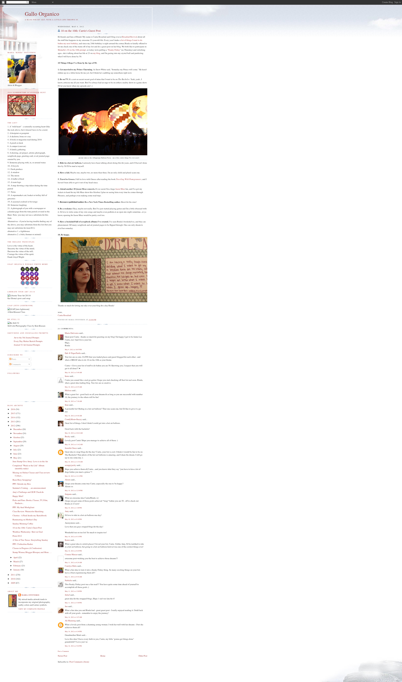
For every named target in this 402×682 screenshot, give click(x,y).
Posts (13, 359)
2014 (13, 417)
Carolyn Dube (71, 565)
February (17, 565)
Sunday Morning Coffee (23, 523)
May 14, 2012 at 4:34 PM (73, 631)
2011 (13, 574)
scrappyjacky (70, 465)
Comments (16, 364)
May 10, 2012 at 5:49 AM (73, 372)
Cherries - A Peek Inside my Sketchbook (30, 515)
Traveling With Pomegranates (128, 179)
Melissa (68, 390)
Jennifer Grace (71, 448)
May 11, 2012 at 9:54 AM (73, 577)
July (15, 449)
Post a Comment (63, 651)
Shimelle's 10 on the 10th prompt (72, 49)
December (17, 429)
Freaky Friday (114, 49)
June (15, 453)
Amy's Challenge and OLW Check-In (28, 492)
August (16, 445)
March (16, 561)
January (16, 569)
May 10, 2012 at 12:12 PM (73, 476)
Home (102, 655)
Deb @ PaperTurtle (73, 353)
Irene (67, 376)
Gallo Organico (42, 13)
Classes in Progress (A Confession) (27, 548)
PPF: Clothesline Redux (23, 544)
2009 (13, 582)
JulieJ (67, 594)
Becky (67, 436)
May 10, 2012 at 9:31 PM (73, 536)
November (18, 433)
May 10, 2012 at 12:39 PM (73, 490)
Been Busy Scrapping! (22, 479)
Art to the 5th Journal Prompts (26, 337)
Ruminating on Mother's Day (25, 519)
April (15, 557)
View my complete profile (31, 609)
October (17, 437)
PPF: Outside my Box (22, 483)
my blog (96, 53)
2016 (13, 409)
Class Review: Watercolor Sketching (28, 511)
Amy (67, 511)
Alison (68, 479)
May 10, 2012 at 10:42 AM (74, 433)
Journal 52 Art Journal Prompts (27, 344)
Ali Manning (70, 620)
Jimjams (68, 494)
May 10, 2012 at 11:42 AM (74, 444)
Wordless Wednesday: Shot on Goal (28, 531)
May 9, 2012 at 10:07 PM (73, 349)
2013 (13, 421)
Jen (66, 606)
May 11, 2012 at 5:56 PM (73, 603)
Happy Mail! (18, 496)
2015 (13, 413)
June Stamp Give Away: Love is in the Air (30, 461)
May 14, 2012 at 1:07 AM (73, 617)
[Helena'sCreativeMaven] (30, 284)
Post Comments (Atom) (79, 661)
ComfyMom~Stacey (73, 419)
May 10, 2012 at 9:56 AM (73, 416)
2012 (13, 425)
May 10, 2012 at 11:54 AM (74, 462)
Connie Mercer (71, 554)
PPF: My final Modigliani (23, 507)
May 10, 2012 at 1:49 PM (73, 508)
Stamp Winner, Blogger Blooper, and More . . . (32, 552)
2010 (13, 578)
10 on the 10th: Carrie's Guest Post (81, 31)
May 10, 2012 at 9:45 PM (73, 551)
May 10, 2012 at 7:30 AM (73, 401)
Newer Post (62, 655)
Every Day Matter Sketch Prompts (28, 341)
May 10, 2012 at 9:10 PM (73, 519)
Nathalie (68, 580)
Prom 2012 (17, 535)
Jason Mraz (120, 188)
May (15, 457)
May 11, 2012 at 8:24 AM (73, 562)
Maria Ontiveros (72, 333)
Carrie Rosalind (64, 315)
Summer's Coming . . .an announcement (29, 488)
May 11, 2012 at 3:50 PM (73, 591)
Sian (67, 404)
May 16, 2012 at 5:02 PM (73, 646)
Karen (67, 540)
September (18, 441)
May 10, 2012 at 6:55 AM (73, 387)
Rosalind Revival (129, 36)
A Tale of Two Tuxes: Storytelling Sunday (30, 540)
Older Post (143, 655)
